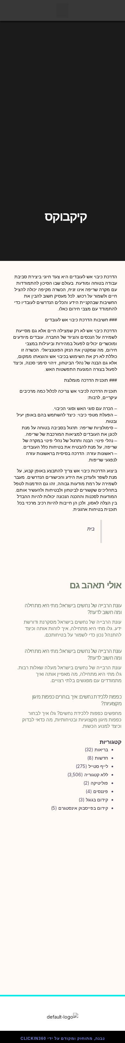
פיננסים (100, 791)
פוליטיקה (99, 783)
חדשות (101, 758)
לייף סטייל (98, 766)
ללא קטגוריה (96, 774)
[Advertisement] (62, 888)
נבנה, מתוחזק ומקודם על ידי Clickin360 (63, 1038)
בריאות (101, 749)
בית (91, 528)
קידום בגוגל (97, 799)
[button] (62, 10)
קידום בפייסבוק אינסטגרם (83, 808)
